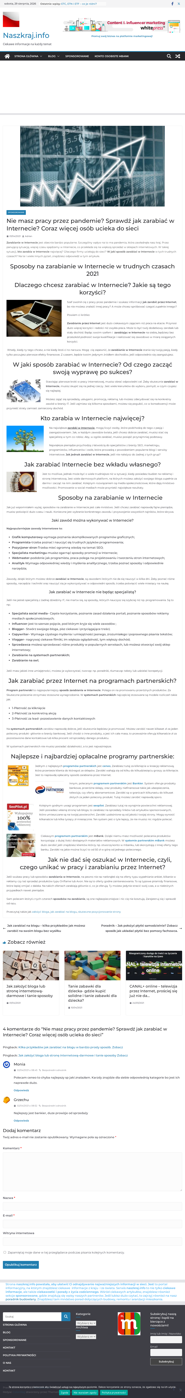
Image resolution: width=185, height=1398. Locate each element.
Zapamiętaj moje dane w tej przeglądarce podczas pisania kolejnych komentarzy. (66, 1252)
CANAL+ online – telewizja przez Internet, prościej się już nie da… (153, 991)
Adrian (28, 236)
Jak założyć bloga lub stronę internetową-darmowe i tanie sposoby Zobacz (73, 1055)
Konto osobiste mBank (112, 56)
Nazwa (9, 1198)
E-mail (9, 1215)
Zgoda (64, 1392)
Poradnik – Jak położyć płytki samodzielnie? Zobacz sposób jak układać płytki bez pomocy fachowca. (139, 928)
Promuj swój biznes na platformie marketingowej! (122, 36)
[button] (40, 56)
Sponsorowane (77, 56)
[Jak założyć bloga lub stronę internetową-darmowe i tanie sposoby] (31, 953)
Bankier (138, 783)
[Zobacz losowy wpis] (177, 56)
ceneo (106, 766)
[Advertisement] (92, 87)
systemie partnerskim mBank (145, 840)
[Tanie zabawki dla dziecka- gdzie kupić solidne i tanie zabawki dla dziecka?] (92, 953)
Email (154, 1346)
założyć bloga (40, 911)
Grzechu (21, 1100)
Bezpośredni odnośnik (54, 1070)
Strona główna (26, 56)
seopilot (98, 805)
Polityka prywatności (114, 1392)
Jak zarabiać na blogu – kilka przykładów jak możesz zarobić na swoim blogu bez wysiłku (46, 928)
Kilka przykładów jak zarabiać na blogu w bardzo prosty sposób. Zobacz (70, 1047)
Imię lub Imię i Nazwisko (165, 1333)
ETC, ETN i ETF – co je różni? (79, 3)
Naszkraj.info (26, 35)
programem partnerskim (110, 783)
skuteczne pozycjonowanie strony (99, 911)
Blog (52, 56)
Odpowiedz (21, 1090)
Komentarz (12, 1148)
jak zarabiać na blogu (63, 911)
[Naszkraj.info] (7, 56)
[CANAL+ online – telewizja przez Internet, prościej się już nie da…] (154, 953)
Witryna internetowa (18, 1233)
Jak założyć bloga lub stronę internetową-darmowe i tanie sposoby (30, 991)
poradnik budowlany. (21, 1299)
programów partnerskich (79, 766)
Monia (19, 1064)
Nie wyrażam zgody (85, 1392)
